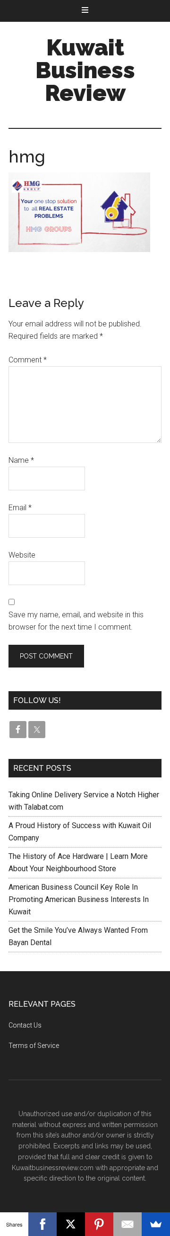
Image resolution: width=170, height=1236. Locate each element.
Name (21, 460)
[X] (71, 1224)
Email (20, 507)
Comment (27, 359)
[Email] (127, 1224)
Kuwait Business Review (85, 70)
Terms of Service (33, 1045)
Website (21, 554)
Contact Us (25, 1025)
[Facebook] (42, 1224)
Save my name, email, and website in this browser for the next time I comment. (76, 621)
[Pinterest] (99, 1224)
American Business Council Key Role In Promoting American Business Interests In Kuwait (78, 899)
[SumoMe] (156, 1224)
